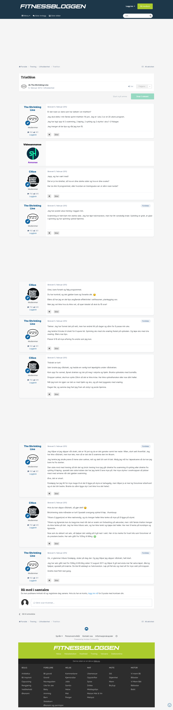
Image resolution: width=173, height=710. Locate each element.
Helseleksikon (70, 654)
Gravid (46, 677)
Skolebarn (48, 701)
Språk (58, 636)
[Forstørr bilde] (94, 294)
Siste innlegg (40, 16)
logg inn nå (93, 593)
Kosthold (83, 654)
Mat (67, 693)
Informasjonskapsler (104, 636)
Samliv (68, 685)
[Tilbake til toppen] (86, 629)
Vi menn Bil (136, 674)
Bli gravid (48, 674)
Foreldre (48, 668)
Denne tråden (140, 16)
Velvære (104, 654)
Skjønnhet (113, 677)
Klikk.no (97, 661)
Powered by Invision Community (86, 639)
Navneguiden (49, 681)
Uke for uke (49, 685)
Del (131, 86)
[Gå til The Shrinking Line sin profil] (24, 86)
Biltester (134, 677)
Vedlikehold (27, 689)
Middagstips (92, 689)
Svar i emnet (143, 96)
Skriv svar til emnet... (44, 603)
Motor (134, 668)
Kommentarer (71, 674)
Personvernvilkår (72, 636)
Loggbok (33, 135)
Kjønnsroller (70, 677)
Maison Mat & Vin (94, 693)
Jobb (67, 681)
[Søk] (150, 16)
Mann (111, 681)
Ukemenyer (92, 674)
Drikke (90, 685)
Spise (89, 681)
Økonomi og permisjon (53, 705)
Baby (46, 689)
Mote (111, 668)
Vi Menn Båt (136, 681)
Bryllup (112, 685)
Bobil (133, 689)
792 (31, 194)
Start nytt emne (120, 96)
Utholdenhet (49, 88)
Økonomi (25, 693)
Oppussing (26, 681)
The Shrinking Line (39, 85)
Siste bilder (56, 16)
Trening (94, 654)
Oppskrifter (92, 677)
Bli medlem (145, 6)
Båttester (135, 685)
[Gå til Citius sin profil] (33, 181)
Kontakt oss (87, 636)
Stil (110, 674)
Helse (58, 654)
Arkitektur (26, 674)
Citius (32, 171)
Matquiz (90, 697)
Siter (57, 135)
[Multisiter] (49, 134)
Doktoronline (116, 654)
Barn (46, 697)
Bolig (24, 668)
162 (31, 132)
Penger (68, 697)
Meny (26, 16)
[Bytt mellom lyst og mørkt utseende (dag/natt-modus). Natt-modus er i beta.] (116, 636)
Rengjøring (26, 685)
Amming (47, 693)
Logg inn (130, 6)
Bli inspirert (26, 677)
